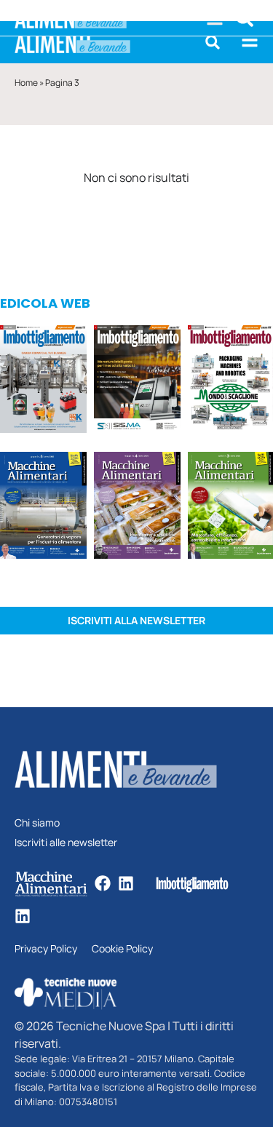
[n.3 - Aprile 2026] (230, 381)
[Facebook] (103, 883)
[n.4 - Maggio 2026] (137, 381)
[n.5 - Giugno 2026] (43, 507)
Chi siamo (37, 823)
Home (26, 82)
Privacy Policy (46, 949)
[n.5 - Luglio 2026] (43, 381)
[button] (212, 42)
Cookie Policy (122, 949)
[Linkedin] (126, 883)
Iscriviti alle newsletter (66, 843)
